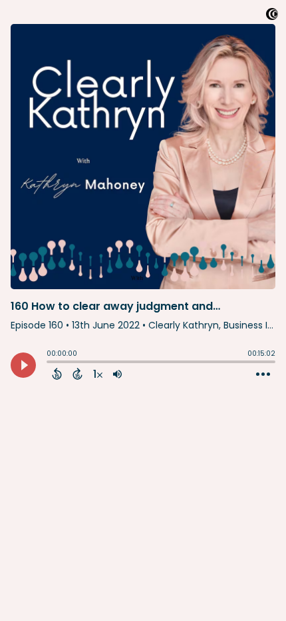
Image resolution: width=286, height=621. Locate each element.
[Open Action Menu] (263, 374)
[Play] (23, 365)
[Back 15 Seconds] (57, 374)
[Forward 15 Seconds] (77, 374)
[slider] (50, 363)
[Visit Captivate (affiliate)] (272, 16)
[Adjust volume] (117, 374)
